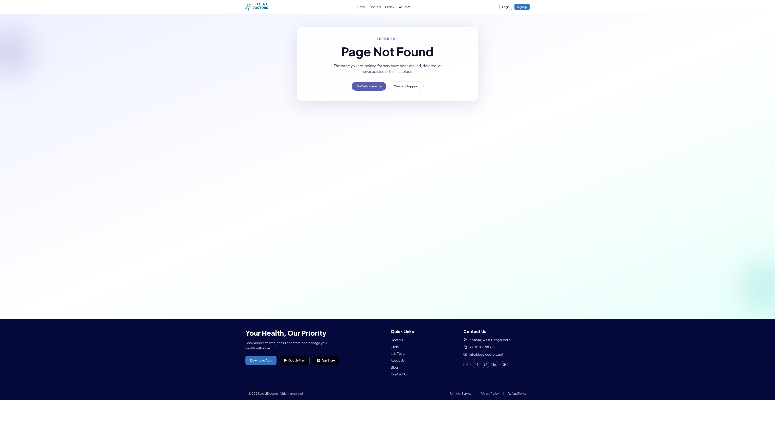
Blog (394, 367)
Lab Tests (404, 7)
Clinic (395, 347)
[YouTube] (504, 364)
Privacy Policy (490, 393)
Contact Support (406, 86)
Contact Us (399, 374)
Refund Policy (517, 393)
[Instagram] (476, 364)
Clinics (389, 7)
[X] (485, 364)
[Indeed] (495, 364)
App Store (328, 360)
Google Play (296, 360)
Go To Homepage (368, 86)
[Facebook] (467, 364)
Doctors (375, 7)
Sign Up (522, 7)
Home (361, 7)
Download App (261, 360)
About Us (397, 360)
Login (505, 7)
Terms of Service (460, 393)
